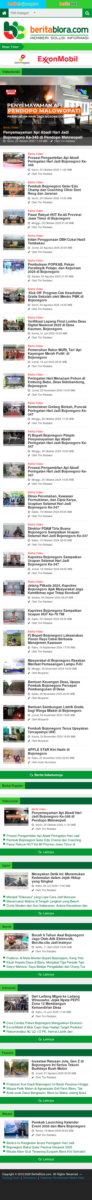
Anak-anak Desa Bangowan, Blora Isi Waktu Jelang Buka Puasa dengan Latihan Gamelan (46, 1095)
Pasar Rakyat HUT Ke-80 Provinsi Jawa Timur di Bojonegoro (40, 846)
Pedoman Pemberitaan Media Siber (62, 1178)
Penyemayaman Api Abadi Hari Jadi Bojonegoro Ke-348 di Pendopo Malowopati (43, 134)
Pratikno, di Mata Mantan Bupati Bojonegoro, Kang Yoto (45, 958)
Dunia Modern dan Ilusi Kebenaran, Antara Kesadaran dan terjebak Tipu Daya (47, 907)
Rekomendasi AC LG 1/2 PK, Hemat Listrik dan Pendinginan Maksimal (39, 1033)
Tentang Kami (10, 1178)
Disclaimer (29, 1178)
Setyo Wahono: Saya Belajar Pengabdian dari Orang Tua (45, 966)
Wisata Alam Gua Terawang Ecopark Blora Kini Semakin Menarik (46, 1153)
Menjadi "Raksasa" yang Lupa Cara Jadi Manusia (41, 897)
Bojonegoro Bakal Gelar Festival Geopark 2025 (39, 1147)
